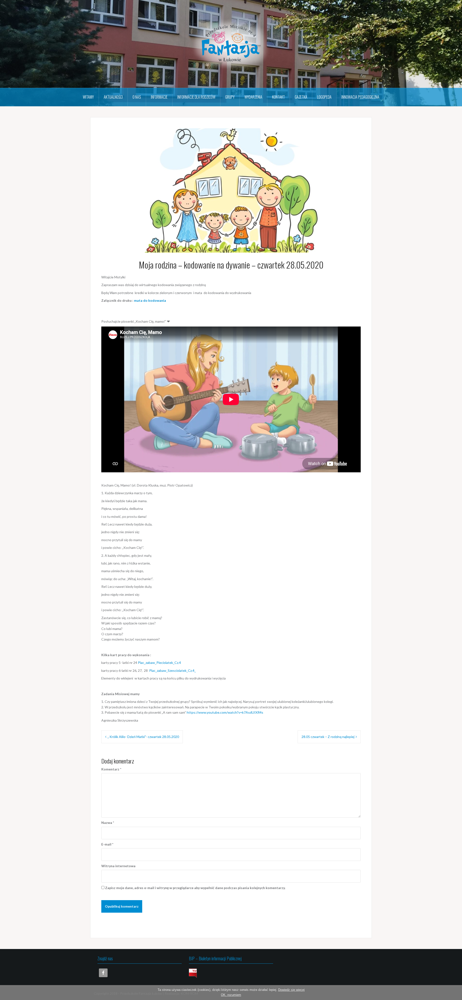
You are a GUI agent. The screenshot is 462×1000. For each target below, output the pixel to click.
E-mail (107, 844)
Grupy (230, 97)
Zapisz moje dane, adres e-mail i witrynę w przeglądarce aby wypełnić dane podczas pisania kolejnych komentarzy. (195, 888)
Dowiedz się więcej (291, 990)
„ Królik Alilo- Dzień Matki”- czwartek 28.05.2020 (143, 737)
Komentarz (111, 769)
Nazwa (107, 823)
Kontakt (278, 97)
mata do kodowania (150, 300)
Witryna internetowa (118, 866)
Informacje (159, 97)
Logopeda (324, 97)
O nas (137, 97)
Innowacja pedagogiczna (360, 97)
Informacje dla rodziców (196, 97)
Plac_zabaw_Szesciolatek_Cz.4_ (172, 670)
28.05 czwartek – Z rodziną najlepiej (328, 737)
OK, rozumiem (231, 995)
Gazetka (301, 97)
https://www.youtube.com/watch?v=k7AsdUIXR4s (225, 712)
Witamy (88, 97)
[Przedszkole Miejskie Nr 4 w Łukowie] (231, 43)
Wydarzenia (253, 97)
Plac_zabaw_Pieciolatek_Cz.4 (159, 662)
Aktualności (113, 97)
